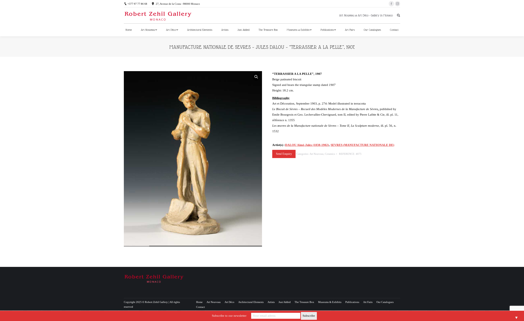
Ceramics (330, 153)
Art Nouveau (316, 153)
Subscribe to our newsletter (229, 315)
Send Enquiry (284, 153)
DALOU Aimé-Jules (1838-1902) (307, 145)
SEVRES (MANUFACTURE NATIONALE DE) (362, 145)
